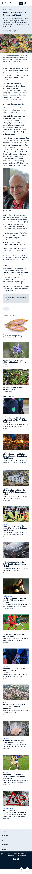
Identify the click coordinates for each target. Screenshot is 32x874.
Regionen (5, 835)
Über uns (5, 844)
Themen (4, 831)
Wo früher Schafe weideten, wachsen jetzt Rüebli (13, 388)
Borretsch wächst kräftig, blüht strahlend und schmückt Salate (14, 362)
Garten (6, 309)
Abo (21, 3)
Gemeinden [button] (9, 3)
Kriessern (5, 391)
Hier (6, 297)
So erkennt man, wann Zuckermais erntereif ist (12, 336)
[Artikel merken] (21, 869)
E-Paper (4, 849)
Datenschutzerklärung (20, 855)
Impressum (11, 855)
